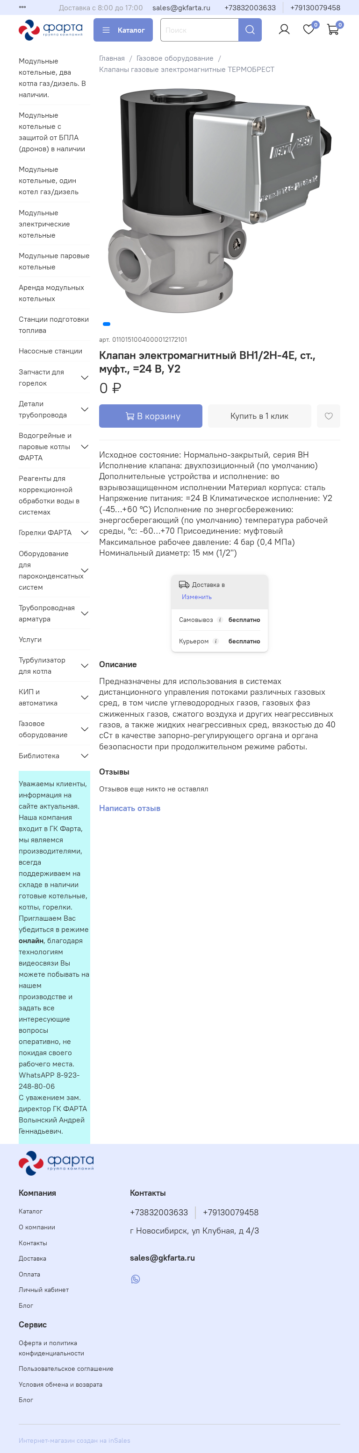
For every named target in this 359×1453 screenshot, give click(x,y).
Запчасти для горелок (41, 377)
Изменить (197, 596)
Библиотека (39, 755)
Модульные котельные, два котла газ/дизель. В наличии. (52, 77)
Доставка (32, 1258)
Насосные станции (50, 350)
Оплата (29, 1274)
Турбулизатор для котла (42, 665)
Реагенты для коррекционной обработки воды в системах (49, 494)
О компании (37, 1227)
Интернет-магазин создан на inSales (74, 1440)
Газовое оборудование (175, 58)
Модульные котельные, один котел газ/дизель (49, 180)
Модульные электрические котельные (44, 224)
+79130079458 (315, 7)
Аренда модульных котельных (51, 292)
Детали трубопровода (43, 409)
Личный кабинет (44, 1289)
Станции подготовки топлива (54, 324)
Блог (26, 1305)
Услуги (30, 639)
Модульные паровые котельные (54, 261)
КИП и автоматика (38, 697)
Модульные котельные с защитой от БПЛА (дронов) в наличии (52, 131)
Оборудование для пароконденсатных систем (47, 570)
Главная (112, 58)
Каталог (131, 30)
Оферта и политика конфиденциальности (51, 1348)
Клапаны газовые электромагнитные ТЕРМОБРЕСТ (186, 69)
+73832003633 (250, 7)
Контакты (33, 1243)
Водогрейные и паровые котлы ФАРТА (45, 446)
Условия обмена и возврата (60, 1384)
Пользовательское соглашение (66, 1368)
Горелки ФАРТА (45, 532)
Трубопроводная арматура (47, 613)
